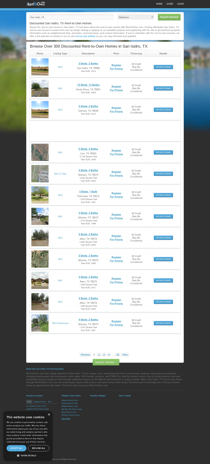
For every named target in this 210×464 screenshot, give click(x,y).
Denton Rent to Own (70, 403)
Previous (85, 354)
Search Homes (106, 362)
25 (117, 354)
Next (125, 354)
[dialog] (27, 436)
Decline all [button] (38, 448)
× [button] (49, 414)
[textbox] (72, 17)
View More (66, 419)
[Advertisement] (89, 128)
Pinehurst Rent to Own (71, 415)
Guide (170, 4)
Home (159, 4)
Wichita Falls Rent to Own (72, 409)
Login (180, 4)
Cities (29, 402)
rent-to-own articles (85, 36)
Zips (49, 402)
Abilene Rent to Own (70, 400)
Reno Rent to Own (69, 412)
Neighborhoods (40, 402)
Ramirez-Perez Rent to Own (37, 409)
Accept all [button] (16, 448)
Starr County (125, 396)
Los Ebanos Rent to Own (36, 406)
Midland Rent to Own (70, 406)
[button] (28, 455)
